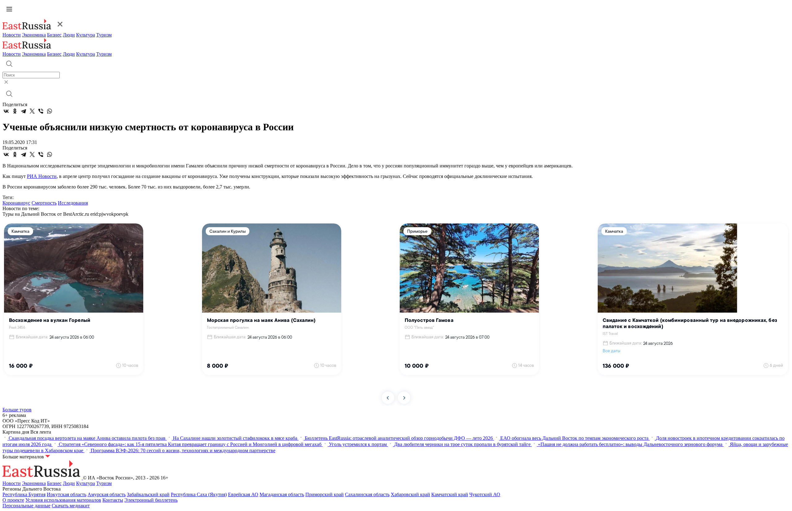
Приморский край (324, 494)
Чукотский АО (484, 494)
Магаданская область (282, 494)
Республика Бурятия (23, 494)
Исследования (73, 203)
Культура (85, 34)
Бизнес (54, 34)
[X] (32, 111)
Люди (69, 34)
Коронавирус (16, 203)
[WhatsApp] (49, 111)
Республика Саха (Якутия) (199, 494)
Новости (11, 34)
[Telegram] (23, 111)
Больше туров (17, 409)
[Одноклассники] (15, 111)
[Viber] (41, 111)
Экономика (34, 34)
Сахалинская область (367, 494)
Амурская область (107, 494)
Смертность (44, 203)
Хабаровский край (410, 494)
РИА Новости (42, 176)
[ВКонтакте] (6, 111)
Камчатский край (449, 494)
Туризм (104, 34)
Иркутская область (66, 494)
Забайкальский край (148, 494)
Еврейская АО (243, 494)
